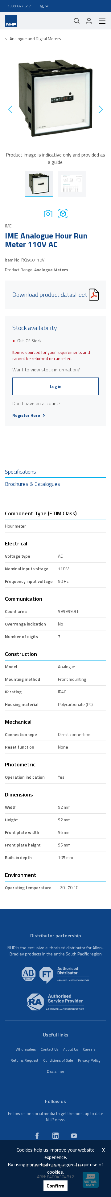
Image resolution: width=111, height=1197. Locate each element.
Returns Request (24, 1060)
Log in (55, 386)
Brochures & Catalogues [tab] (32, 484)
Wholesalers (26, 1049)
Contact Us (49, 1049)
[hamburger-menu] (100, 20)
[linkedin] (55, 1136)
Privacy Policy (89, 1060)
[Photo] (48, 213)
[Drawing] (63, 213)
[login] (89, 20)
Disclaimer (55, 1071)
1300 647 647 (19, 6)
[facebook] (37, 1136)
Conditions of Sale (58, 1060)
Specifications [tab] (20, 471)
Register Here (26, 415)
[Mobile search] (77, 20)
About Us (70, 1049)
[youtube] (74, 1136)
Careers (89, 1049)
